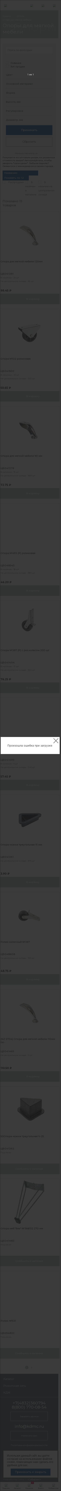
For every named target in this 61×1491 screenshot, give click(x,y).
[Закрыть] (56, 740)
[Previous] (7, 745)
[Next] (53, 745)
